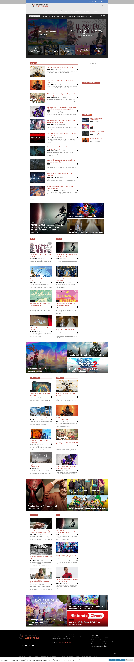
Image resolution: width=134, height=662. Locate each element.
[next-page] (33, 199)
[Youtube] (102, 1)
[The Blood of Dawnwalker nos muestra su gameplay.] (37, 85)
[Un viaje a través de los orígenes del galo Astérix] (87, 503)
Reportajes (71, 619)
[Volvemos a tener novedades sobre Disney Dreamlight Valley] (37, 191)
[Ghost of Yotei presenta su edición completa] (37, 71)
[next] (104, 16)
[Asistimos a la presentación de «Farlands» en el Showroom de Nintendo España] (87, 602)
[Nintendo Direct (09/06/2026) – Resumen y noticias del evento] (87, 619)
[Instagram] (93, 1)
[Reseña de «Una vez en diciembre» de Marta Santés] (51, 50)
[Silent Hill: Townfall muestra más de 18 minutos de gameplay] (37, 138)
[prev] (101, 16)
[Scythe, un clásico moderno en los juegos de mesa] (41, 457)
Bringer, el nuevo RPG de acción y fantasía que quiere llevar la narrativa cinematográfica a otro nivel (63, 16)
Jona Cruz (53, 84)
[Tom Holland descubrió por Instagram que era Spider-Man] (67, 572)
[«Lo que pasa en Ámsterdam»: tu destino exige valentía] (82, 50)
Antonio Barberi (55, 97)
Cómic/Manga (64, 11)
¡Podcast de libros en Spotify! (91, 82)
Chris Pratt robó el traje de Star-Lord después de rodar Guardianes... (66, 556)
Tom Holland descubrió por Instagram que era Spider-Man (67, 580)
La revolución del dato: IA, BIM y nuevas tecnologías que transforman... (41, 531)
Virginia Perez (59, 307)
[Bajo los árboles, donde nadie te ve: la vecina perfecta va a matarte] (41, 296)
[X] (99, 1)
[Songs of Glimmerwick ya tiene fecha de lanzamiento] (37, 177)
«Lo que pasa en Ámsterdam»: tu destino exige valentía (65, 304)
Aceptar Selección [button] (120, 659)
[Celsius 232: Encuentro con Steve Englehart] (41, 320)
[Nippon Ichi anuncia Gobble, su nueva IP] (85, 126)
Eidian (57, 258)
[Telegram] (96, 1)
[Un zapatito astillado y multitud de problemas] (85, 226)
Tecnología (96, 11)
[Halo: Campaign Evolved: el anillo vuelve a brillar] (35, 50)
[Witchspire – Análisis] (47, 32)
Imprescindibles (58, 552)
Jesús (52, 69)
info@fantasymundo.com (65, 642)
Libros (56, 11)
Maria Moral (33, 560)
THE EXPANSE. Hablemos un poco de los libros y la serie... (66, 255)
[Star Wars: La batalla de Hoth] (41, 410)
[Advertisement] (93, 73)
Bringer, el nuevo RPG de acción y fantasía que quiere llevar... (66, 467)
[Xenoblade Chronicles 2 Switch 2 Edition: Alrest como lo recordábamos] (87, 365)
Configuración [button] (129, 659)
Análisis (47, 29)
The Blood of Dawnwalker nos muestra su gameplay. (65, 418)
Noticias (48, 69)
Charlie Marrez (43, 34)
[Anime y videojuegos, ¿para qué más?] (98, 50)
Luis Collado (33, 282)
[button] (102, 5)
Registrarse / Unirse (34, 0)
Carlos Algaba (54, 190)
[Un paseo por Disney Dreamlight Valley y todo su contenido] (46, 611)
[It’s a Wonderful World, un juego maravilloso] (41, 433)
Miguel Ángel (33, 331)
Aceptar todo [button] (112, 659)
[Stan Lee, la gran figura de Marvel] (46, 495)
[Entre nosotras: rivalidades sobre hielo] (67, 50)
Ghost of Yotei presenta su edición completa (60, 67)
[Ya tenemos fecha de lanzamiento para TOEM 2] (41, 549)
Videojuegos (47, 11)
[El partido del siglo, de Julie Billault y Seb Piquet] (86, 32)
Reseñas (51, 48)
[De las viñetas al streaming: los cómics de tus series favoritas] (87, 487)
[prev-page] (30, 199)
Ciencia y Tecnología (33, 578)
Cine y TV (87, 11)
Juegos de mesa (76, 11)
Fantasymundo (33, 584)
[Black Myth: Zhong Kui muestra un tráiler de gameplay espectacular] (37, 164)
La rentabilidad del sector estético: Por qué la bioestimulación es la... (40, 582)
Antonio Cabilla (83, 35)
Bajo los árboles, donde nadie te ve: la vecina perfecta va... (41, 304)
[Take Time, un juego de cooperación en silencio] (41, 386)
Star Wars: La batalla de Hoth (38, 418)
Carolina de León (60, 282)
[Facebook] (90, 1)
